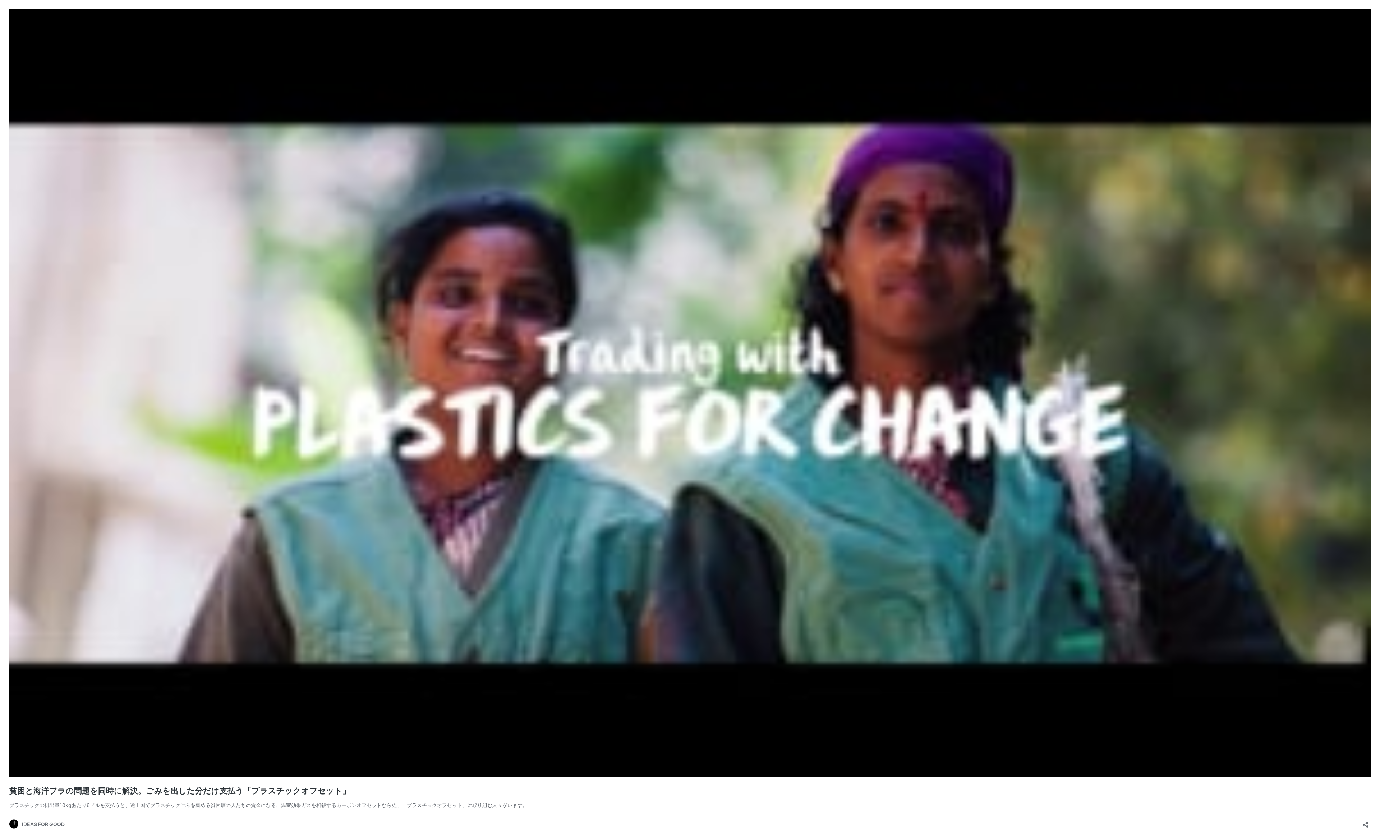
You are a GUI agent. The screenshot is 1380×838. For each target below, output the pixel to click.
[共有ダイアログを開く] (1366, 822)
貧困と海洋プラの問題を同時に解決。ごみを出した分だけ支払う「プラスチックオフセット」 (179, 790)
